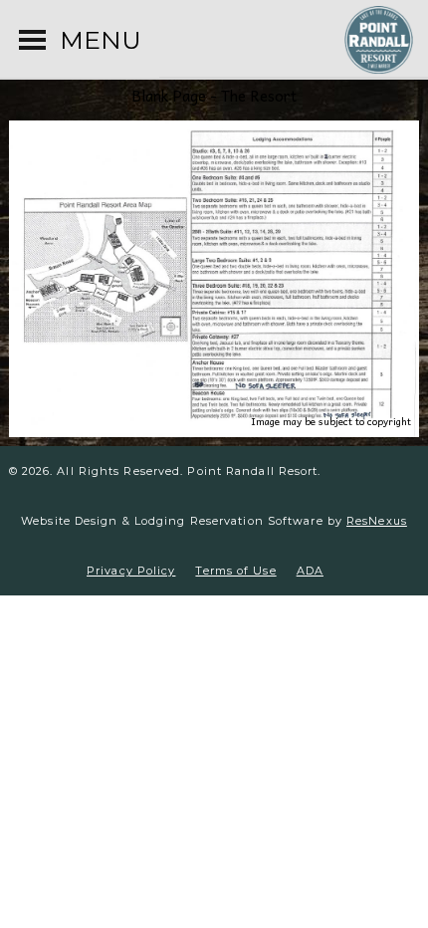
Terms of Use (235, 571)
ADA (310, 571)
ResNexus (376, 521)
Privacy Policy (131, 571)
